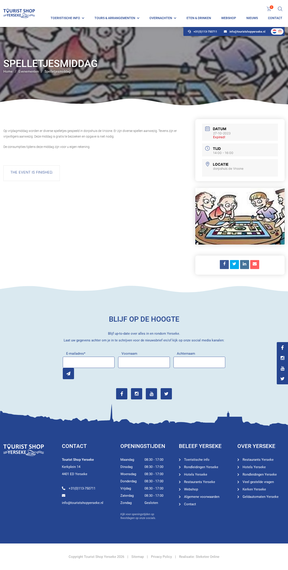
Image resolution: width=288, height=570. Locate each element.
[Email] (254, 264)
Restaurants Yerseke (199, 482)
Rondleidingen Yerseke (201, 467)
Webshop (228, 18)
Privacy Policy (161, 557)
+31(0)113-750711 (205, 31)
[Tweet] (234, 264)
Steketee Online (207, 557)
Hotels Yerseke (195, 474)
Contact (275, 18)
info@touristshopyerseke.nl (247, 31)
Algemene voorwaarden (201, 497)
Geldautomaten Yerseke (261, 497)
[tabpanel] (144, 66)
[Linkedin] (244, 264)
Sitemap (137, 557)
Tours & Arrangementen (114, 18)
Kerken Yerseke (254, 489)
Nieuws (252, 18)
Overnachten (160, 18)
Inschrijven (68, 373)
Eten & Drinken (199, 18)
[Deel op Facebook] (224, 264)
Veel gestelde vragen (258, 482)
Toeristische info (65, 18)
